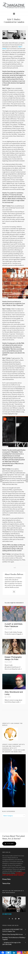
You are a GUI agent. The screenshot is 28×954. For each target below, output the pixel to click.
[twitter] (12, 918)
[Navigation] (14, 13)
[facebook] (9, 918)
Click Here (10, 843)
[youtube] (18, 918)
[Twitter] (14, 591)
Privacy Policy (6, 879)
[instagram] (15, 918)
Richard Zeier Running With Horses (12, 934)
